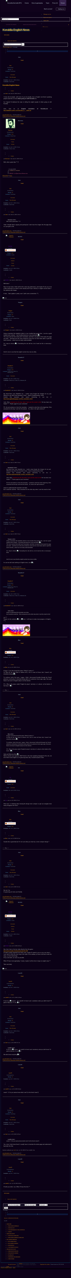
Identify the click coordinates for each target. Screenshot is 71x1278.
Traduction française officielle (6, 1267)
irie (10, 777)
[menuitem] (14, 3)
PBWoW (20, 1263)
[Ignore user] (28, 60)
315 (12, 314)
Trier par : (23, 1205)
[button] (37, 53)
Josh (10, 65)
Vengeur (10, 310)
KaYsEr (10, 246)
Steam (11, 175)
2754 (12, 369)
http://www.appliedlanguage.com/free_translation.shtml (18, 399)
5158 (12, 253)
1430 (12, 784)
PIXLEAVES (5, 175)
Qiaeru (14, 1267)
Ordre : (37, 1205)
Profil (22, 60)
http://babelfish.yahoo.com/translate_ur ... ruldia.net (17, 110)
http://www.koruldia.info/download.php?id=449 (16, 951)
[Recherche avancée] (22, 19)
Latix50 (10, 981)
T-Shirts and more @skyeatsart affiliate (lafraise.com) (14, 116)
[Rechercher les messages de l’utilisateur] (25, 60)
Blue (10, 648)
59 (12, 69)
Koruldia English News (29, 24)
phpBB (7, 1266)
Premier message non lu (7, 47)
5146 (12, 134)
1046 (12, 655)
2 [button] (37, 51)
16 (12, 985)
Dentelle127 (10, 365)
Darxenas (10, 130)
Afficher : (6, 1205)
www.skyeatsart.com (7, 114)
